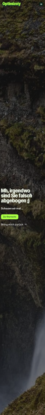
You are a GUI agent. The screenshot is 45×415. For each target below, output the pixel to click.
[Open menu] (41, 4)
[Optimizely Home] (11, 4)
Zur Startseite (9, 216)
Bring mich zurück (12, 224)
